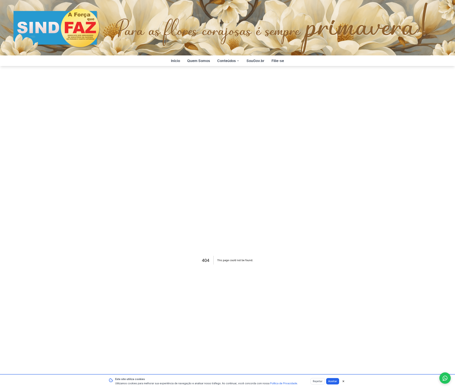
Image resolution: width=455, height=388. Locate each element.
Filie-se (278, 61)
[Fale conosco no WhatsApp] (445, 378)
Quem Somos (198, 61)
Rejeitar (317, 381)
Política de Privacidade (283, 383)
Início (175, 61)
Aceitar (332, 381)
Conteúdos (226, 61)
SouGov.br (255, 61)
